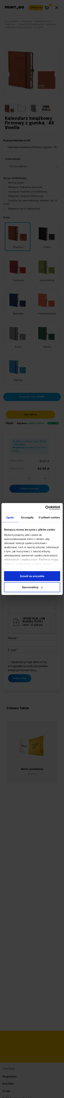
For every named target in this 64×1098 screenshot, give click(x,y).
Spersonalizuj (30, 587)
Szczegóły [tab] (27, 517)
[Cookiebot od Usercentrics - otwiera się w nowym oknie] (45, 508)
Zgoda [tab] (10, 517)
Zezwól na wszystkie (32, 575)
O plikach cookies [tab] (49, 517)
